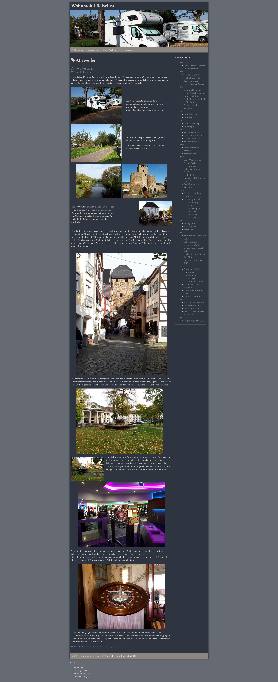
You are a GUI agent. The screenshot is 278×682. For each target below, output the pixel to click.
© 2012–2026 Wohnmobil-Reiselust (87, 656)
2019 (182, 157)
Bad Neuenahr (105, 647)
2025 (182, 71)
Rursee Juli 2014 (191, 308)
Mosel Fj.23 (189, 117)
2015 (182, 266)
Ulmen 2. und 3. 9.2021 (194, 135)
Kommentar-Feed (82, 673)
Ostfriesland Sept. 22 (193, 123)
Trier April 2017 (191, 229)
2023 (182, 111)
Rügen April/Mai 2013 (194, 321)
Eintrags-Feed (80, 670)
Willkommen (77, 50)
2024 (182, 87)
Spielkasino (116, 647)
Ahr (82, 647)
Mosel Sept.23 (190, 114)
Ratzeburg (193, 202)
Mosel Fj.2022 (190, 126)
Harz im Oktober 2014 (194, 302)
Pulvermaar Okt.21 (192, 132)
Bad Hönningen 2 (192, 141)
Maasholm (193, 214)
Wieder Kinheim (191, 75)
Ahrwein (96, 647)
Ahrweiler (88, 647)
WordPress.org (81, 676)
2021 (182, 129)
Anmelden (78, 667)
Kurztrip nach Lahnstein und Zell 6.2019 (192, 169)
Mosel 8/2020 (190, 153)
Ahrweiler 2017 (82, 68)
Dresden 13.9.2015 (192, 269)
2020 (182, 144)
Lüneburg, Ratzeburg (194, 199)
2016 (182, 232)
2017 (75, 647)
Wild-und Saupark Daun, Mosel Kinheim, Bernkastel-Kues (194, 93)
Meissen (192, 272)
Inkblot (134, 656)
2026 (182, 62)
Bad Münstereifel (192, 296)
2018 (182, 190)
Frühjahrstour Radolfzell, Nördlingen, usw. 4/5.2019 (194, 178)
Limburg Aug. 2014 (192, 305)
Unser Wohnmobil (111, 50)
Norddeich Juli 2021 (193, 138)
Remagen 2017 (190, 223)
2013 (182, 317)
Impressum (128, 50)
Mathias (88, 72)
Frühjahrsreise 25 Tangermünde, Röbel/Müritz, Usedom (194, 81)
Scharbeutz (193, 217)
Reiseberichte (93, 50)
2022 (182, 120)
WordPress (121, 656)
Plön (190, 205)
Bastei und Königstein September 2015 (195, 278)
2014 (182, 299)
